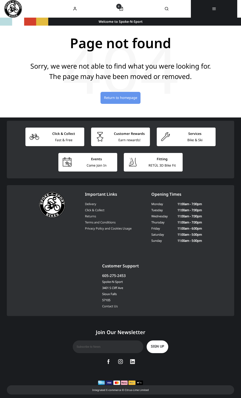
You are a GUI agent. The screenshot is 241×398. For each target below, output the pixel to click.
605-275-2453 (114, 275)
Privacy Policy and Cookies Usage (108, 228)
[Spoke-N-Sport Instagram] (120, 361)
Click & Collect (94, 210)
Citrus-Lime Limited (137, 390)
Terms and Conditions (100, 222)
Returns (90, 216)
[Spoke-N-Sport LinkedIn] (132, 361)
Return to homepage (120, 97)
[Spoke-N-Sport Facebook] (108, 361)
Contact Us (110, 306)
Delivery (90, 204)
